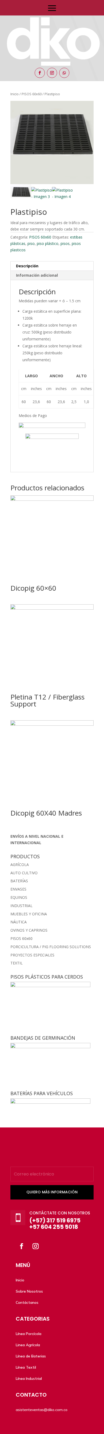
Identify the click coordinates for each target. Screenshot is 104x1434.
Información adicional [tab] (37, 275)
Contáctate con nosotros (59, 1213)
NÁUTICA (18, 921)
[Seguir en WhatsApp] (64, 73)
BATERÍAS (19, 880)
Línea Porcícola (28, 1333)
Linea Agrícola (28, 1344)
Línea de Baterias (31, 1356)
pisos (65, 243)
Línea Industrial (29, 1378)
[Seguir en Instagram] (52, 73)
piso (31, 243)
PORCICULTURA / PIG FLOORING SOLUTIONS (50, 946)
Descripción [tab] (27, 265)
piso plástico (47, 243)
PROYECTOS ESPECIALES (32, 955)
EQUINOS (18, 897)
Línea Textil (26, 1367)
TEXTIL (16, 963)
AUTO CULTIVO (24, 872)
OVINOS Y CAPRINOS (28, 930)
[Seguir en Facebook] (40, 73)
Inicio (20, 1280)
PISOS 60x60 (40, 237)
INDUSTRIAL (21, 905)
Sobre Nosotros (29, 1291)
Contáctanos (27, 1302)
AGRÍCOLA (19, 864)
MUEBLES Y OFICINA (28, 913)
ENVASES (18, 889)
